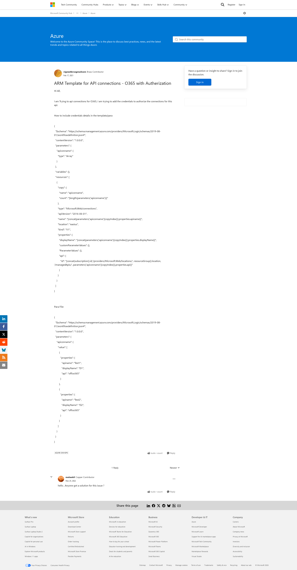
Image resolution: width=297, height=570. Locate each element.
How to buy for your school (119, 541)
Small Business (154, 556)
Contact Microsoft (156, 565)
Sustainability (238, 556)
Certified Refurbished (76, 546)
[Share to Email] (179, 505)
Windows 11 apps (31, 556)
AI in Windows (30, 546)
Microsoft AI (153, 522)
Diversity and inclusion (241, 546)
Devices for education (117, 527)
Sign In (242, 4)
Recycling (233, 565)
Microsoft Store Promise (77, 551)
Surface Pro (29, 522)
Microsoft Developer (199, 527)
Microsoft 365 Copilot (156, 551)
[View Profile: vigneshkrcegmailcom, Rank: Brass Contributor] (58, 73)
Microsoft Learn (197, 531)
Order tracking (73, 541)
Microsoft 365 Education (118, 536)
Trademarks (208, 565)
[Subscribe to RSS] (174, 505)
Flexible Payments (74, 556)
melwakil (70, 477)
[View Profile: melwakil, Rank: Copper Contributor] (61, 479)
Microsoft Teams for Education (120, 531)
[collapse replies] (51, 477)
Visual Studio (197, 556)
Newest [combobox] (175, 467)
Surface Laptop (30, 527)
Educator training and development (122, 546)
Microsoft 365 (153, 536)
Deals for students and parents (120, 551)
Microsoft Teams (154, 546)
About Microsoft (239, 527)
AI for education (115, 556)
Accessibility (237, 551)
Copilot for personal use (34, 541)
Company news (238, 531)
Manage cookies (181, 565)
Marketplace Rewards (200, 551)
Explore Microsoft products (35, 551)
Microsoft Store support (77, 531)
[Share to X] (158, 505)
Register (231, 4)
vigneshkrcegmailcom (74, 71)
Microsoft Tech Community (201, 541)
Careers (236, 522)
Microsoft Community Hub (61, 13)
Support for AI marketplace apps (204, 536)
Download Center (74, 527)
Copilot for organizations (34, 536)
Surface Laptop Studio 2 (34, 531)
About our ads (246, 565)
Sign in (200, 82)
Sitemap (142, 565)
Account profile (73, 522)
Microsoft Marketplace (200, 546)
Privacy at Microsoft (240, 536)
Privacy (169, 565)
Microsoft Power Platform (158, 541)
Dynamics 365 (153, 531)
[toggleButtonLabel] (244, 13)
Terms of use (196, 565)
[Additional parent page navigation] (77, 13)
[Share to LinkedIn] (148, 505)
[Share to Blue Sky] (168, 505)
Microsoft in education (117, 522)
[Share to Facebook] (153, 505)
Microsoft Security (155, 527)
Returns (71, 536)
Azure (85, 13)
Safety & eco (221, 565)
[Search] (222, 4)
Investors (236, 541)
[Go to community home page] (52, 4)
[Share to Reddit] (163, 505)
